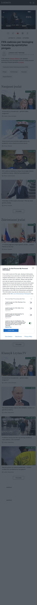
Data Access (18, 336)
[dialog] (18, 302)
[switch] (30, 302)
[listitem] (18, 299)
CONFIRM (11, 330)
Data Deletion (8, 336)
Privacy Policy (28, 336)
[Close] (33, 268)
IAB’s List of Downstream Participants (20, 293)
